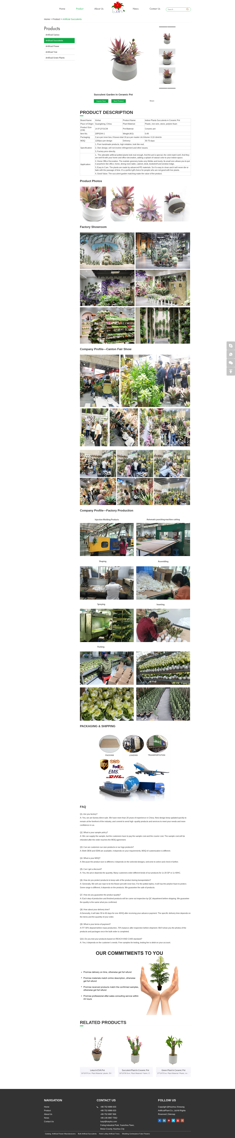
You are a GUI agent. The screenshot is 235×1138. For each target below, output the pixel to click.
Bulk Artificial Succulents (87, 1134)
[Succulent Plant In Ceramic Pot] (135, 1049)
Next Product (119, 101)
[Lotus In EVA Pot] (97, 1049)
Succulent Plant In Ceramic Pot (135, 1070)
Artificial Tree (51, 52)
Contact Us (155, 9)
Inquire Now (101, 101)
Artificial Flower (52, 46)
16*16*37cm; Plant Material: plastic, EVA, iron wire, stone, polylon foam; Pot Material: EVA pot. (97, 1073)
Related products (103, 1022)
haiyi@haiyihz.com (108, 1122)
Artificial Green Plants (55, 58)
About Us (98, 9)
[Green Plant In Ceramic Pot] (173, 1049)
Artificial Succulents (72, 19)
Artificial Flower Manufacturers (64, 1134)
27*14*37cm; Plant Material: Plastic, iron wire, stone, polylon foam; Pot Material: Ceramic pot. (173, 1073)
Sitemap (171, 1114)
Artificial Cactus (52, 35)
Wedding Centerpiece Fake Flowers (136, 1134)
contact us (106, 1100)
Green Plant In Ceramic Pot (173, 1070)
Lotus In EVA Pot (97, 1070)
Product (79, 9)
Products (52, 28)
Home (62, 9)
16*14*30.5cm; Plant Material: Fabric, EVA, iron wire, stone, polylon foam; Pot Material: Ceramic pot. (135, 1073)
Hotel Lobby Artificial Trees (109, 1134)
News (136, 9)
